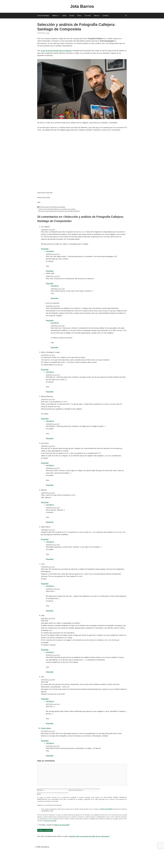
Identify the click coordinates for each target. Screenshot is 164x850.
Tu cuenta (87, 15)
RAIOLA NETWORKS (107, 809)
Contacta (105, 15)
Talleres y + (55, 15)
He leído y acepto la (54, 825)
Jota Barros (82, 6)
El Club (72, 15)
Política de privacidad (50, 820)
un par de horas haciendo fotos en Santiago (56, 51)
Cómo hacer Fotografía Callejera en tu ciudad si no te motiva (57, 209)
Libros (64, 15)
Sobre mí (96, 15)
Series (79, 15)
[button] (126, 15)
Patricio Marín (46, 728)
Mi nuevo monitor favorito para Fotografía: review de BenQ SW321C (59, 211)
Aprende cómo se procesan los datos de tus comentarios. (89, 836)
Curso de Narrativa (43, 15)
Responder (45, 249)
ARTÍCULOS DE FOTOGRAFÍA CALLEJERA (52, 207)
